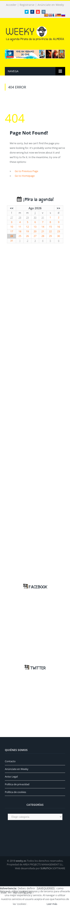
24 (11, 236)
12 (27, 226)
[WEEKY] (35, 33)
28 (19, 217)
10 (11, 226)
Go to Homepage (25, 175)
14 (42, 226)
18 (19, 231)
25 (19, 236)
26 (27, 236)
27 (11, 217)
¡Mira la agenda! (37, 199)
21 (42, 231)
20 (35, 231)
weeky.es (21, 860)
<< (11, 208)
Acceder (11, 5)
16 (58, 226)
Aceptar (36, 904)
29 (27, 217)
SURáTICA (46, 868)
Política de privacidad (17, 784)
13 (35, 226)
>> (58, 208)
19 (27, 231)
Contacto (10, 761)
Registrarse (27, 5)
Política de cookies (15, 792)
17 (11, 231)
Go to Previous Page (26, 171)
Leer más (52, 904)
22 (50, 231)
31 (42, 217)
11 (19, 226)
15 (50, 226)
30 (35, 217)
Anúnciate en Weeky (51, 5)
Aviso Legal (11, 776)
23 (58, 231)
